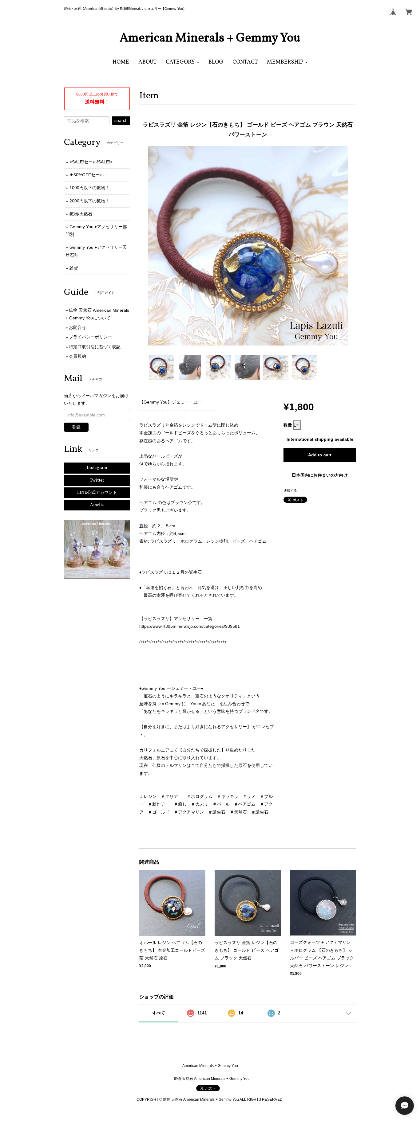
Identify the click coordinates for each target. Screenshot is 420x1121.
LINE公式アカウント (97, 493)
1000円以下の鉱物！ (89, 187)
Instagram (97, 468)
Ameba (97, 505)
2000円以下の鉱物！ (89, 200)
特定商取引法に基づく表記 (95, 346)
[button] (182, 62)
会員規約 (77, 356)
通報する (290, 490)
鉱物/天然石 (80, 213)
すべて (158, 1012)
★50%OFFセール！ (88, 174)
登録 (76, 427)
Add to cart (319, 454)
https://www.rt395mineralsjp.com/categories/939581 (189, 626)
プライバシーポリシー (90, 336)
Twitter (97, 480)
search (121, 120)
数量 (287, 425)
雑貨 (73, 268)
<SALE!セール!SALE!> (91, 161)
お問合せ (77, 327)
